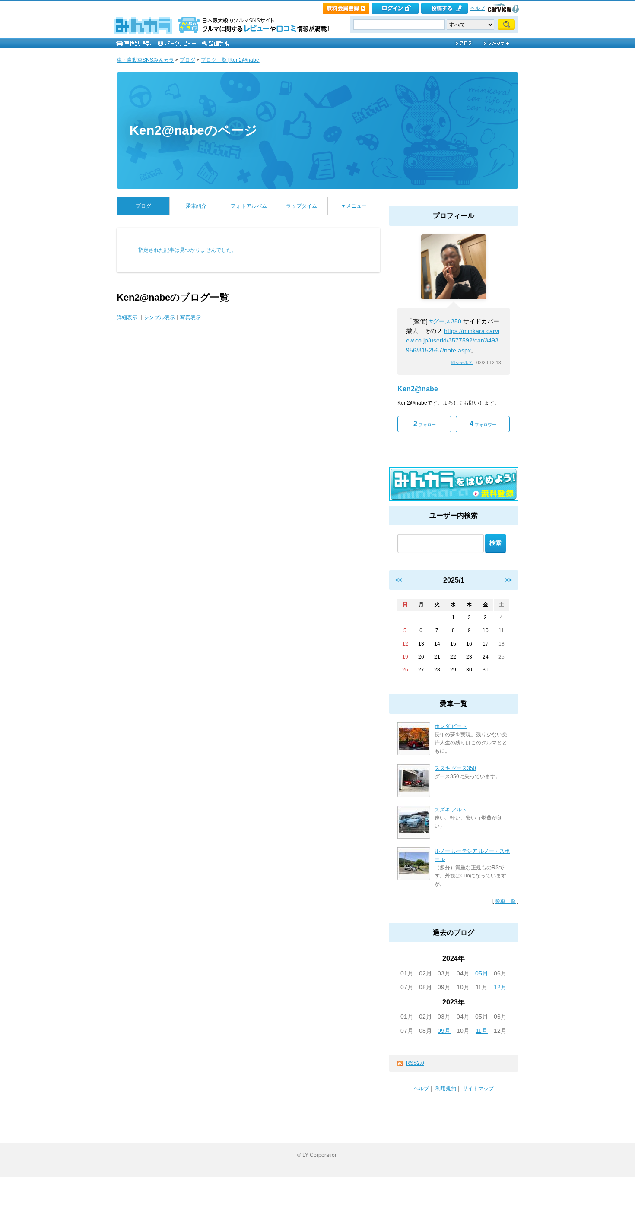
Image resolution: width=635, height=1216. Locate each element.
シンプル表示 (159, 317)
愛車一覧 (505, 901)
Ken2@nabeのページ (193, 130)
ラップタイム (301, 206)
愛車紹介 (196, 206)
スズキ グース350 (455, 768)
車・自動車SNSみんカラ (145, 60)
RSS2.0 (415, 1063)
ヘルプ (477, 8)
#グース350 (445, 321)
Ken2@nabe (417, 389)
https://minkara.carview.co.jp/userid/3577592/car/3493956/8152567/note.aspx (452, 340)
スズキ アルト (451, 810)
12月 (500, 987)
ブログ (187, 60)
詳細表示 (127, 317)
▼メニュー (354, 206)
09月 (444, 1030)
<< (398, 579)
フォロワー (483, 424)
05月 (481, 973)
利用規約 (445, 1089)
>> (508, 579)
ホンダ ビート (451, 726)
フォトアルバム (249, 206)
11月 (482, 1030)
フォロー (424, 424)
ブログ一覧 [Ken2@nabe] (230, 60)
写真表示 (190, 317)
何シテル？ (462, 362)
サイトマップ (478, 1089)
